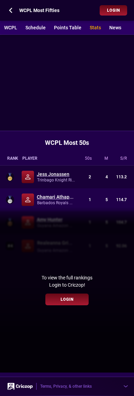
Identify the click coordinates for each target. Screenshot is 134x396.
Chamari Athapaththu (56, 197)
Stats (95, 27)
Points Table (67, 27)
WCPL (10, 27)
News (115, 27)
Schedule (35, 27)
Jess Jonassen (53, 174)
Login (113, 10)
